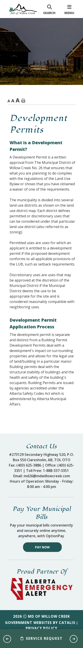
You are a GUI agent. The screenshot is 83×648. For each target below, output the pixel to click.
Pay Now (42, 547)
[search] (49, 9)
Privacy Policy (41, 628)
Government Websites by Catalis (40, 622)
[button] (7, 639)
